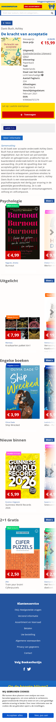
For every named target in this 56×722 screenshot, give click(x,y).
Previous (3, 240)
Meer (48, 200)
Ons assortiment (32, 6)
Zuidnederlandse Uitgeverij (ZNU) (37, 55)
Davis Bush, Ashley (12, 28)
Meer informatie (11, 137)
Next (51, 240)
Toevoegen (30, 114)
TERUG (8, 23)
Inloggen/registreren (46, 1)
